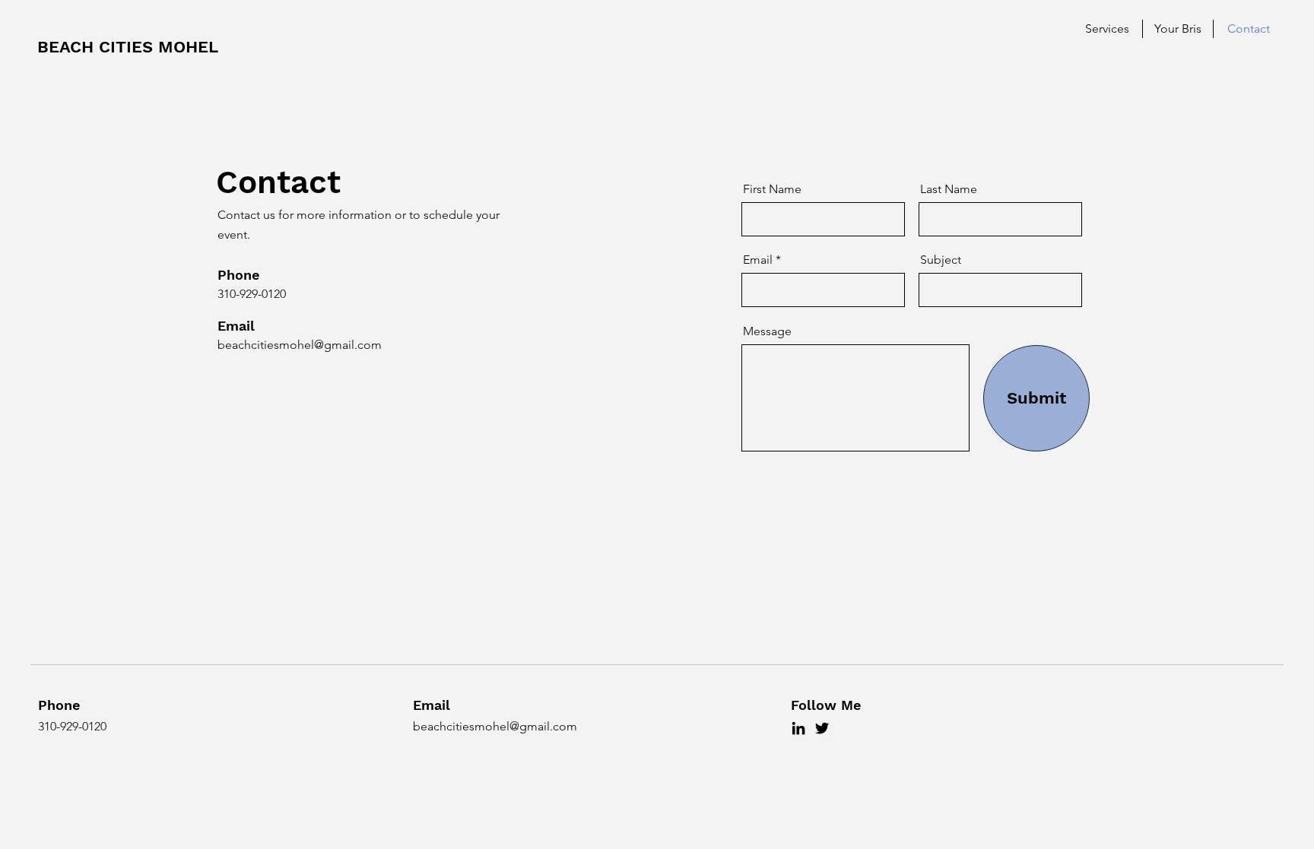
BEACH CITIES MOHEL (127, 46)
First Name (772, 189)
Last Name (948, 189)
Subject (940, 260)
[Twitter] (822, 728)
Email (758, 260)
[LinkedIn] (798, 728)
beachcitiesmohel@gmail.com (299, 344)
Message (767, 331)
